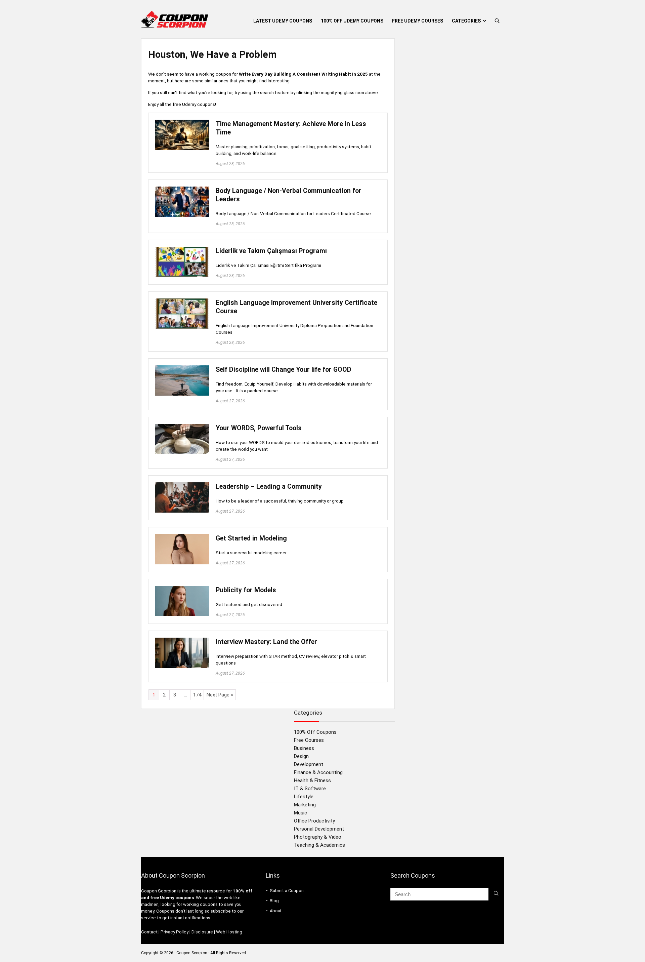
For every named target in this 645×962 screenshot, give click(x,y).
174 (197, 695)
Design (301, 756)
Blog (274, 900)
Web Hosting (229, 931)
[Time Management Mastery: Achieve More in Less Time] (182, 123)
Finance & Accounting (318, 772)
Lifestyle (303, 797)
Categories (466, 21)
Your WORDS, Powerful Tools (259, 428)
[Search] (496, 894)
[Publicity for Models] (182, 589)
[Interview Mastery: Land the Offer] (182, 641)
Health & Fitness (312, 780)
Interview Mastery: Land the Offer (266, 642)
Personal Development (319, 829)
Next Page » (220, 695)
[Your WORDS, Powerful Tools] (182, 427)
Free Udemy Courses (417, 21)
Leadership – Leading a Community (269, 486)
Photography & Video (317, 837)
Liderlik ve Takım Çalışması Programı (271, 251)
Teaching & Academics (319, 845)
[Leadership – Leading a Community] (182, 485)
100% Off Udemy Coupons (352, 21)
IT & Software (310, 789)
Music (300, 813)
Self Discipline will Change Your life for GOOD (283, 369)
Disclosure (202, 931)
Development (308, 764)
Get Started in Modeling (251, 538)
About (276, 910)
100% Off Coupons (315, 732)
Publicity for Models (246, 590)
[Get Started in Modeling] (182, 537)
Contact (149, 931)
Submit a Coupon (287, 890)
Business (304, 748)
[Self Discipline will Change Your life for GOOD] (182, 368)
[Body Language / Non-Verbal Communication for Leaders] (182, 190)
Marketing (305, 805)
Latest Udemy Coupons (282, 21)
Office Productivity (314, 821)
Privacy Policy (174, 931)
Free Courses (309, 740)
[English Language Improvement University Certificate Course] (182, 301)
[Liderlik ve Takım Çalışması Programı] (182, 250)
